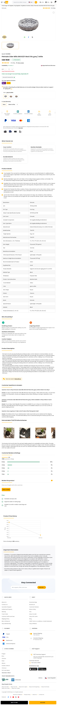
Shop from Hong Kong (34, 686)
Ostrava (4, 658)
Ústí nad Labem (6, 670)
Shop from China (6, 688)
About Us (4, 602)
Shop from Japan (23, 686)
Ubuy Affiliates (33, 623)
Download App (33, 602)
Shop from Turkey (16, 688)
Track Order (5, 614)
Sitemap (4, 611)
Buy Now (21, 128)
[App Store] (33, 669)
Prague (3, 653)
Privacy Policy (27, 694)
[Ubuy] (6, 2)
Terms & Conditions (17, 694)
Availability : (5, 65)
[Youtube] (13, 697)
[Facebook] (8, 697)
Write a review (6, 489)
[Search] (36, 2)
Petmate (4, 8)
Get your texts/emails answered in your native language (43, 657)
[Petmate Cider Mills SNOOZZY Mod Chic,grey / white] (28, 25)
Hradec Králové (6, 665)
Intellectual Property (7, 609)
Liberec (3, 663)
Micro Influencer (6, 621)
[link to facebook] (28, 37)
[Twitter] (16, 697)
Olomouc (4, 668)
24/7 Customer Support (39, 654)
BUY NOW (42, 702)
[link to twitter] (32, 37)
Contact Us (5, 604)
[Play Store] (42, 669)
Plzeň (3, 661)
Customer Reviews (34, 607)
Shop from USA (5, 686)
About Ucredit (32, 614)
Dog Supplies (17, 5)
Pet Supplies (10, 5)
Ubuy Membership (6, 623)
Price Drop (17, 60)
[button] (41, 2)
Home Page (4, 5)
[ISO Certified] (15, 679)
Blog (30, 619)
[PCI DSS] (5, 680)
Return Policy (32, 609)
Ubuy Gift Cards (33, 616)
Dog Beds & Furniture (25, 5)
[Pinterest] (18, 697)
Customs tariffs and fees (8, 616)
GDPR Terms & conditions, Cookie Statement (40, 621)
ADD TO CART (14, 702)
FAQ (30, 611)
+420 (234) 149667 (36, 662)
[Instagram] (10, 697)
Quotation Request (6, 607)
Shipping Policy (5, 619)
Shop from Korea (45, 686)
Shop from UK (14, 686)
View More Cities (6, 672)
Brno (3, 656)
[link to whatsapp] (24, 37)
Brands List (32, 604)
